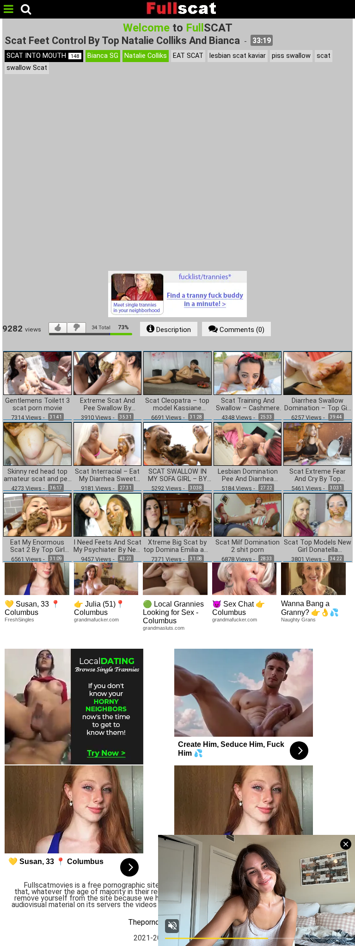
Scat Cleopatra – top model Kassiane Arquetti (177, 404)
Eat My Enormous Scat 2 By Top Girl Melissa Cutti (37, 546)
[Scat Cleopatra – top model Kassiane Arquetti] (177, 372)
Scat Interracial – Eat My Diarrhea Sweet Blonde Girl (107, 475)
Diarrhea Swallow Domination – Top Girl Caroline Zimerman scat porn (317, 404)
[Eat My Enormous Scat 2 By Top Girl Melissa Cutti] (37, 514)
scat (324, 56)
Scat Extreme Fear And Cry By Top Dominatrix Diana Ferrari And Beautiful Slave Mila (318, 475)
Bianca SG (102, 56)
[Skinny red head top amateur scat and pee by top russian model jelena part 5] (37, 443)
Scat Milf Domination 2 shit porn (247, 546)
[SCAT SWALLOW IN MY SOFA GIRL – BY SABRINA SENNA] (177, 443)
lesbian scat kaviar (237, 56)
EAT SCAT (188, 56)
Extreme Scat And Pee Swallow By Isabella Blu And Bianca (107, 404)
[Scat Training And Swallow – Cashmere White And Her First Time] (248, 372)
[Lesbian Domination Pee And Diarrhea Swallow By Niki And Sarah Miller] (248, 443)
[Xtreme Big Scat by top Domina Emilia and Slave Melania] (177, 514)
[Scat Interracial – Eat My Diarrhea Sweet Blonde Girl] (107, 443)
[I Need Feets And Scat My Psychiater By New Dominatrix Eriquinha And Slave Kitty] (107, 514)
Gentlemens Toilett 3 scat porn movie (37, 404)
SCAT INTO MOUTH (42, 56)
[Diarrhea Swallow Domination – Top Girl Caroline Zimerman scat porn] (317, 372)
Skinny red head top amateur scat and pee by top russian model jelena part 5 (37, 475)
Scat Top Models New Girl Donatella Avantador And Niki (317, 546)
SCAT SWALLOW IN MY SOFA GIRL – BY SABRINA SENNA (177, 475)
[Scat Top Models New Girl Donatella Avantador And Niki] (317, 514)
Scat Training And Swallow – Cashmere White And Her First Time (248, 404)
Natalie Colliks (145, 56)
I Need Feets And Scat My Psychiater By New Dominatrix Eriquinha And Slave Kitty (107, 546)
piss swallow (291, 56)
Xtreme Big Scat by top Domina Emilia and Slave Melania (177, 546)
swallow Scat (26, 68)
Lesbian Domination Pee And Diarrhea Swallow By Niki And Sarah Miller (248, 475)
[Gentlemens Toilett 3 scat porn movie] (37, 372)
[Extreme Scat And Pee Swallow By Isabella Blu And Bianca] (107, 372)
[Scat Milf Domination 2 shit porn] (248, 514)
